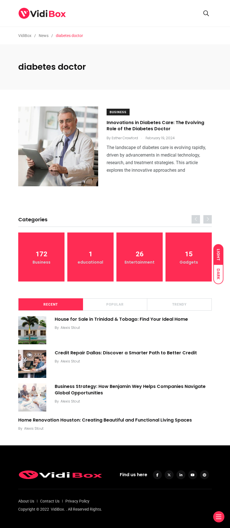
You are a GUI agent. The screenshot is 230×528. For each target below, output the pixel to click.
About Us (26, 501)
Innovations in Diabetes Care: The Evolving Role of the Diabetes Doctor (155, 125)
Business (118, 112)
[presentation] (196, 219)
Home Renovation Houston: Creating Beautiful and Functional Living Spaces (105, 420)
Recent (50, 304)
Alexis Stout (70, 327)
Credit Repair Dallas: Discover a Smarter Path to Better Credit (126, 353)
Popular (115, 304)
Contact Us (49, 501)
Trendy (179, 304)
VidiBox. (58, 509)
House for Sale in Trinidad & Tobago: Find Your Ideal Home (121, 319)
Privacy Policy (77, 501)
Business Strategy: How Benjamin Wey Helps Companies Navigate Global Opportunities (130, 389)
